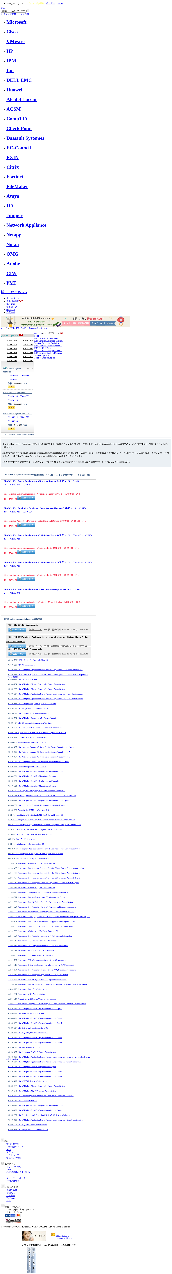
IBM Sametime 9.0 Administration (26, 1013)
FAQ (8, 1170)
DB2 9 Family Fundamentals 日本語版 (28, 660)
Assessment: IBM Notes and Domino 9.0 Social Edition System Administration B (44, 878)
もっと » (38, 333)
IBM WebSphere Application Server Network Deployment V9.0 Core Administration (45, 1120)
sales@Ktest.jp (62, 1235)
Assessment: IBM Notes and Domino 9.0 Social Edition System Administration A (44, 873)
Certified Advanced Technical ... (47, 343)
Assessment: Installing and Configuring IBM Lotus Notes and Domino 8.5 (41, 912)
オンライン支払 (14, 1167)
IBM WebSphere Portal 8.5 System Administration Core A (35, 1018)
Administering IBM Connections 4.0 (27, 742)
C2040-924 (12, 352)
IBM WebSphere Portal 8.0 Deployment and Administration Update (38, 800)
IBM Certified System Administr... (17, 413)
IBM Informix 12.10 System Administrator (29, 713)
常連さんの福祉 (14, 1158)
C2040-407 (13, 379)
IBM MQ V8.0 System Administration (27, 1081)
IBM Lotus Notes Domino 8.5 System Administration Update (36, 805)
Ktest (3, 8)
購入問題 (10, 304)
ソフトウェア (12, 1155)
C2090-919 (28, 356)
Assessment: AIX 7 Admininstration (26, 994)
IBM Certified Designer (44, 348)
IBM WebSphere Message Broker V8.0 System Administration (36, 689)
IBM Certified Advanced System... (48, 341)
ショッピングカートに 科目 (15, 14)
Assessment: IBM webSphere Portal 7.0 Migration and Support (37, 897)
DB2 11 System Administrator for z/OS (28, 1028)
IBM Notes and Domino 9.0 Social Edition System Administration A (39, 752)
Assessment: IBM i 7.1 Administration (27, 989)
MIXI (8, 1201)
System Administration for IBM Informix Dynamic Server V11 (37, 733)
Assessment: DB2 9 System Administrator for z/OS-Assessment (37, 960)
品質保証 (10, 312)
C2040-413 (12, 344)
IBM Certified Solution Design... (48, 353)
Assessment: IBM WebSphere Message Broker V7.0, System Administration (42, 970)
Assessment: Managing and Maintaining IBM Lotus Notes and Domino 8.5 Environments (47, 1004)
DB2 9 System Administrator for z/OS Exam (30, 723)
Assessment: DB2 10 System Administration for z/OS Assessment (38, 946)
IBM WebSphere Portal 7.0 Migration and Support (32, 776)
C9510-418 (28, 340)
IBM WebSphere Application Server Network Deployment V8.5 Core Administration (44, 849)
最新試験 (10, 309)
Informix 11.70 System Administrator (27, 738)
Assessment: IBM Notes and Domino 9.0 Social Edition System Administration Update (46, 868)
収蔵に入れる (35, 629)
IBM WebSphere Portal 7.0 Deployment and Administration (35, 771)
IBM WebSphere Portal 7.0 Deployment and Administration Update (38, 762)
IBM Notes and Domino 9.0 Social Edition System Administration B (39, 757)
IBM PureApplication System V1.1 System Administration (35, 728)
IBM (12, 328)
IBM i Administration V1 (22, 1101)
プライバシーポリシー (17, 1178)
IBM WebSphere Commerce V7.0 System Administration (34, 718)
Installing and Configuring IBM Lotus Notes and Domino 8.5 (36, 791)
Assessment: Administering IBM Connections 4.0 (31, 863)
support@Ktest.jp (64, 1238)
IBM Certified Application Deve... (17, 392)
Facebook (10, 1198)
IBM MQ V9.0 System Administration (27, 1125)
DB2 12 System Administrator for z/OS (28, 1130)
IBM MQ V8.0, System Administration (28, 1033)
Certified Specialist (42, 355)
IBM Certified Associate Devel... (48, 346)
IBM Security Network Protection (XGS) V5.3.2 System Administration (40, 1115)
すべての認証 (12, 1144)
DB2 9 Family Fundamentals (25, 649)
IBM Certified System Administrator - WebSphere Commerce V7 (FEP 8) (41, 1096)
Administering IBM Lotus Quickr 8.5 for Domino (32, 999)
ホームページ (12, 298)
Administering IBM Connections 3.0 (27, 767)
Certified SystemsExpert (44, 358)
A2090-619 (28, 344)
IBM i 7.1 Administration (22, 679)
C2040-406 (24, 375)
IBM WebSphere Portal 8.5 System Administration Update (35, 1009)
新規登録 (40, 3)
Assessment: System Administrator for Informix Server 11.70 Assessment (41, 965)
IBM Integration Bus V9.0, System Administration (32, 1052)
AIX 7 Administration (21, 665)
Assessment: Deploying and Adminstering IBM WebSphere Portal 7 (38, 892)
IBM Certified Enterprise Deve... (48, 350)
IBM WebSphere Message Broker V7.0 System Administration (36, 684)
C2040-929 (13, 417)
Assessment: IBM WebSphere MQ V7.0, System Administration (37, 980)
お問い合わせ (12, 1181)
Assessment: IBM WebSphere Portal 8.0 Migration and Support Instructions (42, 907)
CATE (37, 336)
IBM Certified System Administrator (31, 328)
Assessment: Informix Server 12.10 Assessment (31, 951)
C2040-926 (12, 348)
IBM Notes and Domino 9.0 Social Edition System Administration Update (41, 747)
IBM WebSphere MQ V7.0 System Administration (32, 704)
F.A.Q (60, 3)
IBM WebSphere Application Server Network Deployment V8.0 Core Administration (45, 1062)
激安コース (11, 307)
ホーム (4, 328)
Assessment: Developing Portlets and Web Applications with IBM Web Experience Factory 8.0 (49, 917)
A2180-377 (12, 340)
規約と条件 (11, 1190)
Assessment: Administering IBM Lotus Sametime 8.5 (33, 931)
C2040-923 (28, 352)
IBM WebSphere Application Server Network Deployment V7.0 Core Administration (45, 670)
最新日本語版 (12, 301)
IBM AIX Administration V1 (24, 1047)
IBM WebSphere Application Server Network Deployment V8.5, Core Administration (45, 699)
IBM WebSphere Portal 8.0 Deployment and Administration (35, 781)
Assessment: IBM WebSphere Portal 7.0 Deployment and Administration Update (43, 883)
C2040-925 (28, 348)
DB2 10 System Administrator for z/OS (28, 708)
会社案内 (50, 3)
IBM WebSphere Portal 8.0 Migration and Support (32, 786)
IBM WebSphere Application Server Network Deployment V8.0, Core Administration (45, 694)
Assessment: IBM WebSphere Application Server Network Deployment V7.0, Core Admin (47, 984)
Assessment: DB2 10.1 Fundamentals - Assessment (32, 941)
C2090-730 (28, 360)
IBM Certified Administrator (46, 338)
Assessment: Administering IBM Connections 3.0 (31, 888)
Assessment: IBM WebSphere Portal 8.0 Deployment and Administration (40, 902)
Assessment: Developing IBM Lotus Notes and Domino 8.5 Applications (40, 926)
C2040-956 (13, 396)
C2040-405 (13, 375)
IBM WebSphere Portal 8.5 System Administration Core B (35, 1023)
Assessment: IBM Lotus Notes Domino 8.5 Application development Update (42, 921)
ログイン (29, 3)
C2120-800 (12, 360)
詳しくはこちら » (14, 292)
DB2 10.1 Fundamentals (23, 625)
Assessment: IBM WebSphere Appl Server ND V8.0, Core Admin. (38, 975)
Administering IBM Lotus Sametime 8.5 (28, 810)
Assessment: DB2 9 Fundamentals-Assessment (30, 955)
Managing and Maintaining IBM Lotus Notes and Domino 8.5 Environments (42, 796)
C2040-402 (12, 356)
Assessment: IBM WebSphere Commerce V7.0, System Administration (40, 936)
